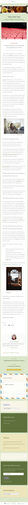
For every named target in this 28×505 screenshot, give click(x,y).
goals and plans (19, 181)
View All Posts (14, 347)
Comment (20, 394)
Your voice (4, 79)
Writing (11, 55)
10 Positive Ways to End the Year (14, 365)
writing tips (16, 352)
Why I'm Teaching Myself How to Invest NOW (11, 447)
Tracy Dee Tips (14, 17)
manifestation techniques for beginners (10, 154)
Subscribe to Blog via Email (11, 465)
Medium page (8, 259)
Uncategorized (14, 43)
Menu (15, 1)
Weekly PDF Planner (6, 423)
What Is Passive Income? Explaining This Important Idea (12, 441)
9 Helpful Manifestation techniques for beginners (14, 359)
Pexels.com (19, 134)
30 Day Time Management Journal (9, 420)
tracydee (21, 50)
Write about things (6, 166)
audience (8, 352)
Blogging (12, 352)
